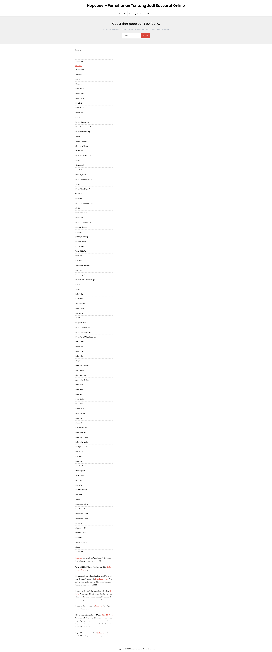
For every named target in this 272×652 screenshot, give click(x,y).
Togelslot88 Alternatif (83, 265)
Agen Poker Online (82, 380)
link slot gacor (80, 471)
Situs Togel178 (80, 175)
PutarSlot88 (79, 93)
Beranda (122, 14)
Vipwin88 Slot (80, 165)
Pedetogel (78, 480)
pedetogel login (80, 413)
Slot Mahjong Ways (82, 375)
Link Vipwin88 (80, 509)
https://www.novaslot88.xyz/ (85, 280)
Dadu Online (79, 399)
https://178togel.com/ (83, 327)
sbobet (77, 547)
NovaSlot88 (79, 103)
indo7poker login (81, 432)
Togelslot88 (79, 62)
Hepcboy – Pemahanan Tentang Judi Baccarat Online (136, 5)
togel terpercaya (81, 246)
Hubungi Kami (135, 14)
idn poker (78, 84)
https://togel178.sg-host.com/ (85, 337)
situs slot (78, 423)
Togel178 (78, 170)
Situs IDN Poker (107, 615)
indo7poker (79, 294)
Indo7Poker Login (81, 442)
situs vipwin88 (80, 528)
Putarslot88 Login (81, 514)
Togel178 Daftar (81, 251)
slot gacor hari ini (81, 323)
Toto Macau (79, 70)
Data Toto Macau (81, 409)
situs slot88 (79, 552)
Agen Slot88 (79, 370)
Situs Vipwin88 (80, 533)
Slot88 (77, 136)
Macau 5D (79, 452)
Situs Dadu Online (101, 579)
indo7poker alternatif (83, 366)
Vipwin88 (78, 66)
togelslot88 (79, 313)
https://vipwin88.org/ (82, 132)
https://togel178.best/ (83, 332)
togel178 (78, 79)
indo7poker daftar (81, 437)
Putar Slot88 (79, 342)
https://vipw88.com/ (82, 189)
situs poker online (81, 447)
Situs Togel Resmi (81, 213)
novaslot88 (79, 218)
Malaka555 (79, 151)
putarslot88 (79, 308)
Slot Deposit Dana (81, 146)
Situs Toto (78, 256)
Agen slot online (81, 303)
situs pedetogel (80, 241)
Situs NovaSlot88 (81, 542)
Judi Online (148, 14)
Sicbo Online (79, 404)
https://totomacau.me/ (83, 222)
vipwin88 (78, 160)
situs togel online (81, 466)
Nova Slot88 (79, 89)
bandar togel (80, 275)
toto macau (79, 270)
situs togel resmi (81, 227)
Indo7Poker (79, 385)
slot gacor (78, 523)
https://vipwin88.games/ (84, 179)
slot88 (77, 208)
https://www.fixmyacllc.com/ (85, 127)
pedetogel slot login (82, 237)
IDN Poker (78, 261)
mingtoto (78, 485)
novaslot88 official (81, 504)
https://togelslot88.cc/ (83, 155)
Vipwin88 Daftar (81, 141)
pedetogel (79, 232)
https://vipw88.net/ (82, 122)
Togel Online (79, 475)
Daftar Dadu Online (82, 428)
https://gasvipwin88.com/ (84, 203)
